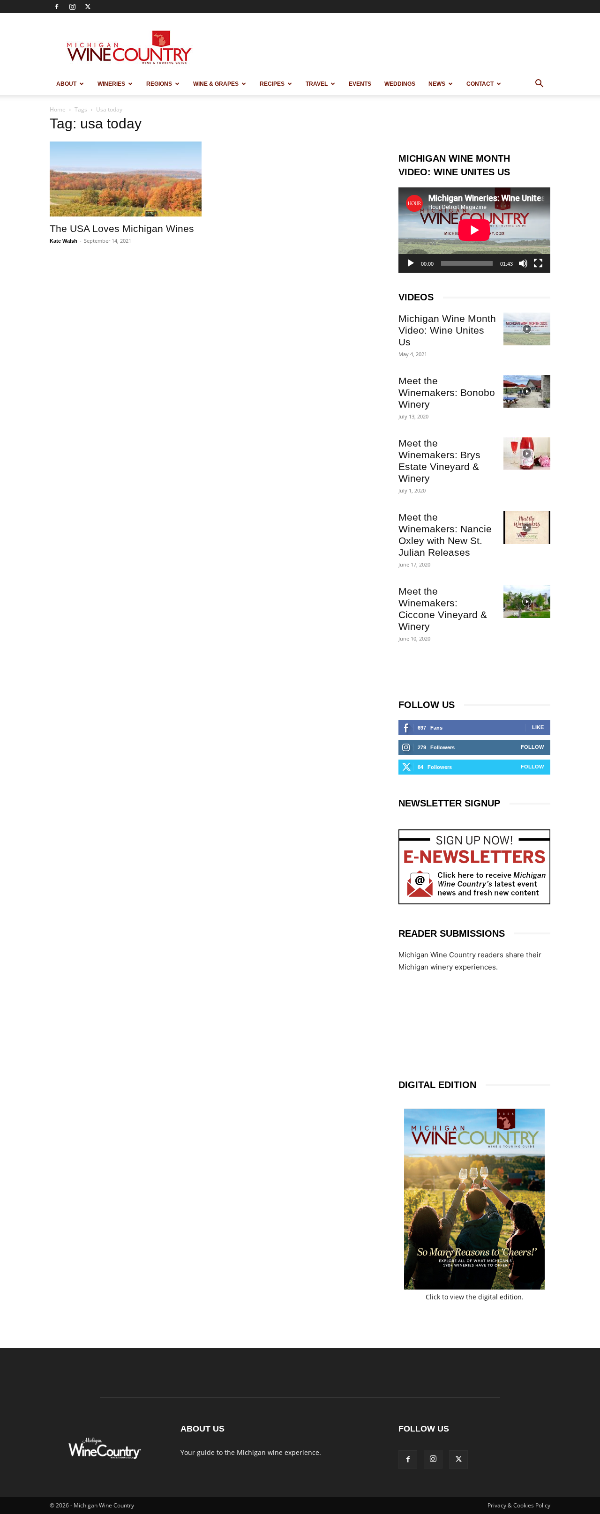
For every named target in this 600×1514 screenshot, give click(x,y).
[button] (539, 84)
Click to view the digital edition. (475, 1296)
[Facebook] (57, 6)
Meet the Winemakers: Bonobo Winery (446, 392)
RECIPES (272, 84)
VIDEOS (416, 297)
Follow (532, 747)
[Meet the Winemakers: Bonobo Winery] (526, 391)
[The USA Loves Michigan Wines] (126, 179)
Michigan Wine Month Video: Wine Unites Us (447, 330)
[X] (88, 6)
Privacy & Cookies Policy (519, 1505)
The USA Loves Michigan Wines (122, 228)
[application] (474, 230)
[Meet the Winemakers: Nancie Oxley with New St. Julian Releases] (526, 527)
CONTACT (480, 84)
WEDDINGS (399, 84)
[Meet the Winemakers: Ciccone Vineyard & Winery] (526, 601)
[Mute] (523, 263)
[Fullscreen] (538, 263)
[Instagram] (72, 6)
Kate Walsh (63, 241)
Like (538, 727)
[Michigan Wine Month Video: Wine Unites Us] (526, 329)
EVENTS (360, 84)
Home (58, 109)
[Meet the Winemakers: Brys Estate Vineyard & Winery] (526, 453)
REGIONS (159, 84)
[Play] (410, 263)
